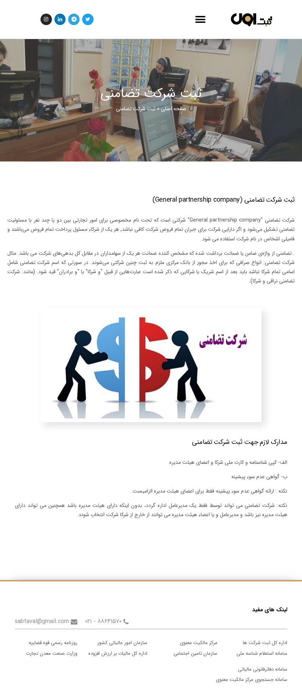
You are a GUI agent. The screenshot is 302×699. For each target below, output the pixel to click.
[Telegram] (74, 19)
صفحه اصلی (173, 109)
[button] (200, 19)
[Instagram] (46, 19)
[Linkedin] (60, 19)
